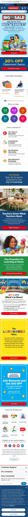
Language (14, 422)
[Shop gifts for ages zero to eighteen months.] (5, 110)
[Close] (26, 487)
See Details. (16, 2)
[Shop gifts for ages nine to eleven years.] (23, 118)
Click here (12, 505)
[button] (2, 8)
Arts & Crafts (14, 435)
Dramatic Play (23, 422)
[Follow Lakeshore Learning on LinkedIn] (22, 445)
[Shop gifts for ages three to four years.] (23, 110)
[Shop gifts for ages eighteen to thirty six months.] (14, 110)
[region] (14, 501)
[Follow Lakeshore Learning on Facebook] (9, 445)
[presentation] (5, 416)
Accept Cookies (13, 514)
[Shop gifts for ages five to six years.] (5, 118)
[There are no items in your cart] (25, 8)
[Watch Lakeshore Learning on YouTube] (18, 445)
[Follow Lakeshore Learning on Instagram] (5, 445)
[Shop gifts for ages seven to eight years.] (14, 118)
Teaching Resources (5, 423)
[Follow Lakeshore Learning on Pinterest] (14, 445)
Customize (13, 509)
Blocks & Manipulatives (5, 436)
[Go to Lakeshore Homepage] (13, 8)
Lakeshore (7, 4)
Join (24, 483)
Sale (23, 435)
